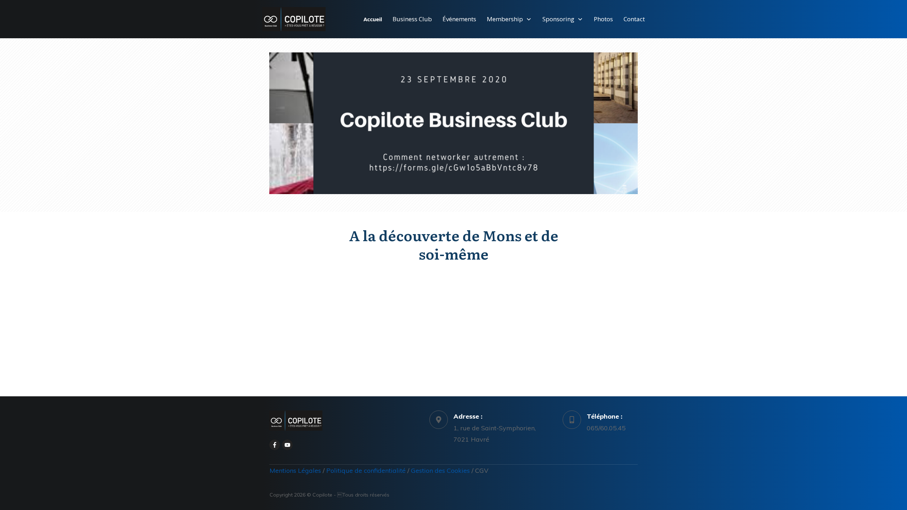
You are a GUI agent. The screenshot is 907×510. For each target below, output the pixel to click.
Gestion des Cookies (440, 470)
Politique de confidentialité (366, 470)
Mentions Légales (296, 470)
